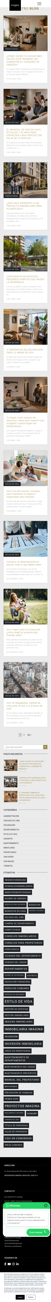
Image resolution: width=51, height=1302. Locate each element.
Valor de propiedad (16, 1132)
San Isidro (9, 857)
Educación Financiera (17, 982)
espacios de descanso (15, 994)
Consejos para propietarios (23, 943)
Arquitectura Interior (15, 904)
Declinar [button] (30, 1297)
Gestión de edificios (16, 1009)
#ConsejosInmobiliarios (18, 886)
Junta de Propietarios (17, 1051)
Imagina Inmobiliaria (19, 1022)
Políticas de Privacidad (12, 1238)
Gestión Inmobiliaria (17, 1015)
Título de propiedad (16, 1125)
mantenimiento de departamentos (17, 1059)
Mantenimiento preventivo (20, 1073)
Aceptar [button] (20, 1297)
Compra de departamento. (20, 923)
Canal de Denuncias (11, 1240)
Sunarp (32, 1113)
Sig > (29, 735)
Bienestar (34, 905)
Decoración (9, 825)
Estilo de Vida (18, 1001)
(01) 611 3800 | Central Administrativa (18, 1201)
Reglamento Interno (14, 1113)
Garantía (8, 839)
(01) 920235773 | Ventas (13, 1197)
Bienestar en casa (15, 911)
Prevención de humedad (18, 1093)
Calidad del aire (14, 917)
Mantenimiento (11, 843)
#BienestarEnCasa (15, 880)
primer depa (12, 1099)
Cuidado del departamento (23, 956)
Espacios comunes (17, 988)
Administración (11, 816)
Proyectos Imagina (22, 1106)
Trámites (8, 866)
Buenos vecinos (37, 910)
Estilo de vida (12, 122)
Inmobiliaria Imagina (24, 1029)
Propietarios (11, 49)
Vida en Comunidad (18, 1138)
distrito (32, 976)
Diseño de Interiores (14, 975)
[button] (45, 1205)
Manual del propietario (22, 1079)
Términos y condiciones (12, 1246)
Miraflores (9, 848)
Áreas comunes (13, 1145)
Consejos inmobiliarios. (21, 936)
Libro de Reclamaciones (13, 1243)
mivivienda (11, 1086)
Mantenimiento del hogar (20, 1067)
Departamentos (11, 830)
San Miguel (9, 861)
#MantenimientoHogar (18, 892)
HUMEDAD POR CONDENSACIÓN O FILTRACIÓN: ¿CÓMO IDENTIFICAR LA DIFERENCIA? (32, 780)
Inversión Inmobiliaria (23, 1043)
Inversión (11, 1036)
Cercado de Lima (12, 820)
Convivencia (12, 949)
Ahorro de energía (15, 898)
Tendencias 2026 (12, 1119)
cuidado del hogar (15, 962)
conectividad (12, 930)
